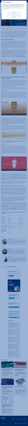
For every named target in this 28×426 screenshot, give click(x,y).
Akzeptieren (14, 12)
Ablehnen (14, 14)
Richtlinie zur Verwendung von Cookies (7, 6)
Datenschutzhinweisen (19, 6)
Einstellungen (11, 5)
